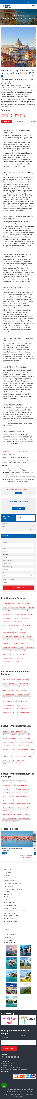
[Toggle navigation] (33, 6)
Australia (28, 746)
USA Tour (30, 756)
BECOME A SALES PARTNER (13, 889)
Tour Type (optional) (9, 579)
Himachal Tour (16, 603)
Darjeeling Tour (7, 636)
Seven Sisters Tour (7, 662)
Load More (18, 508)
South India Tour (18, 618)
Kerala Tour (6, 607)
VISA (5, 932)
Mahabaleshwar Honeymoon (22, 698)
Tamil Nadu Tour (7, 614)
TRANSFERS (8, 940)
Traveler (5, 573)
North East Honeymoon (9, 687)
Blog (6, 897)
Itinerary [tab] (6, 122)
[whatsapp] (33, 70)
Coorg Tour (15, 654)
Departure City (7, 567)
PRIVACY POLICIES (10, 881)
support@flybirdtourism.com (11, 1067)
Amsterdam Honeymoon (9, 818)
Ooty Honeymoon (7, 698)
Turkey (28, 735)
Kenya (32, 749)
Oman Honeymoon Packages (10, 822)
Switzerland (12, 738)
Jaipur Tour (16, 643)
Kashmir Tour (6, 603)
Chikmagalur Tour (17, 625)
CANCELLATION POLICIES (12, 883)
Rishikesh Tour (15, 629)
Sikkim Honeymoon (23, 687)
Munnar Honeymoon (8, 705)
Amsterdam (30, 742)
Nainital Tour (6, 640)
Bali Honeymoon (21, 782)
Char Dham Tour (16, 640)
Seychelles (27, 738)
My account (30, 2)
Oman (18, 760)
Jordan (31, 753)
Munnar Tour (23, 654)
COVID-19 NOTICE (10, 908)
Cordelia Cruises (19, 658)
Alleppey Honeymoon (8, 712)
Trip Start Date (7, 560)
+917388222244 (7, 1063)
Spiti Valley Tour (28, 614)
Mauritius (21, 735)
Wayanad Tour (6, 643)
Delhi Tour (28, 618)
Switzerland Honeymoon (23, 803)
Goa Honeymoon (22, 701)
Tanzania (24, 753)
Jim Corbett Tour (25, 629)
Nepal (24, 731)
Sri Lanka (19, 738)
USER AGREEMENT (10, 886)
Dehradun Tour (17, 622)
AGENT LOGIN (8, 919)
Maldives (18, 731)
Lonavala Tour (6, 622)
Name (5, 542)
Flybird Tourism (15, 1086)
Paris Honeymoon (22, 814)
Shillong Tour (6, 654)
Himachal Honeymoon (9, 683)
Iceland (9, 746)
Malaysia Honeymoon (24, 818)
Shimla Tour (27, 625)
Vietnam (21, 746)
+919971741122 (7, 1065)
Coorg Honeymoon (21, 705)
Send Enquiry (18, 588)
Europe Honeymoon (8, 793)
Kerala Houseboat (20, 632)
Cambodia (5, 756)
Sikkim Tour (16, 611)
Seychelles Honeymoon (9, 807)
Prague (18, 756)
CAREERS (7, 875)
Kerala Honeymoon (22, 679)
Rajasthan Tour (18, 614)
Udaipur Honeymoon (8, 709)
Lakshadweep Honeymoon (24, 712)
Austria (11, 753)
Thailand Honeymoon (8, 782)
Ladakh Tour (25, 603)
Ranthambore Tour (8, 651)
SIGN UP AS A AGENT (11, 916)
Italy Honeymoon (21, 796)
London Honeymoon (8, 796)
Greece (11, 742)
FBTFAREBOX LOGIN (10, 921)
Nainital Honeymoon (23, 694)
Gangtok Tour (6, 625)
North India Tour (7, 618)
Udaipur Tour (6, 647)
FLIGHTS (7, 926)
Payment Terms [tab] (7, 451)
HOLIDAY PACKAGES (10, 935)
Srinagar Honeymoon (8, 716)
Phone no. (6, 554)
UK (23, 760)
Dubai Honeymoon (8, 785)
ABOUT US (7, 869)
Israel (12, 756)
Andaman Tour (7, 611)
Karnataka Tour (25, 611)
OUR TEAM (7, 872)
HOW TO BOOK (9, 902)
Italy (4, 746)
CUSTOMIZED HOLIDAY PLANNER (15, 911)
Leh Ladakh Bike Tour (19, 636)
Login (18, 493)
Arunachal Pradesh (8, 632)
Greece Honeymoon (23, 807)
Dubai (12, 731)
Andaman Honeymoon (9, 679)
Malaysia (5, 742)
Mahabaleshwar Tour (20, 651)
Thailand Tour (6, 735)
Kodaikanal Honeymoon (9, 701)
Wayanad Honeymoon (23, 709)
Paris (17, 742)
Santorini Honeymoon (22, 793)
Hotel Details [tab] (20, 122)
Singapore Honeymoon (21, 785)
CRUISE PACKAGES (10, 937)
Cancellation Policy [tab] (22, 451)
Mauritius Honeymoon (9, 789)
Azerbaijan (11, 760)
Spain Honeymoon (8, 800)
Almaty (4, 760)
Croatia (5, 753)
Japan (13, 749)
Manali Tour (6, 629)
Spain (15, 746)
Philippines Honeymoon (9, 811)
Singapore (5, 731)
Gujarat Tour (18, 662)
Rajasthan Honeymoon (23, 683)
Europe (5, 738)
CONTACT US (8, 894)
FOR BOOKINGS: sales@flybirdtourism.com (16, 1069)
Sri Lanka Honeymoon (9, 814)
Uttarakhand (14, 607)
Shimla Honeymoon (8, 690)
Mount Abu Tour (30, 647)
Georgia (24, 756)
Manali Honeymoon (21, 690)
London (23, 742)
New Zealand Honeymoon (25, 811)
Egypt (18, 749)
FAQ (5, 900)
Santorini (17, 753)
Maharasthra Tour (7, 658)
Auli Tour (29, 636)
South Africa (6, 749)
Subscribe (9, 1049)
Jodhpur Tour (24, 643)
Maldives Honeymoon (23, 789)
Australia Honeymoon (8, 803)
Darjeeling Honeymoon (9, 694)
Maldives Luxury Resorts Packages (12, 764)
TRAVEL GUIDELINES (11, 905)
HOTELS (6, 929)
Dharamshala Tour (28, 640)
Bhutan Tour (30, 607)
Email (5, 548)
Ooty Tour (25, 622)
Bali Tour (14, 735)
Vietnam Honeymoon (21, 800)
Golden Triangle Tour (17, 647)
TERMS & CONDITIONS (11, 878)
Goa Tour (22, 607)
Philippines (25, 749)
